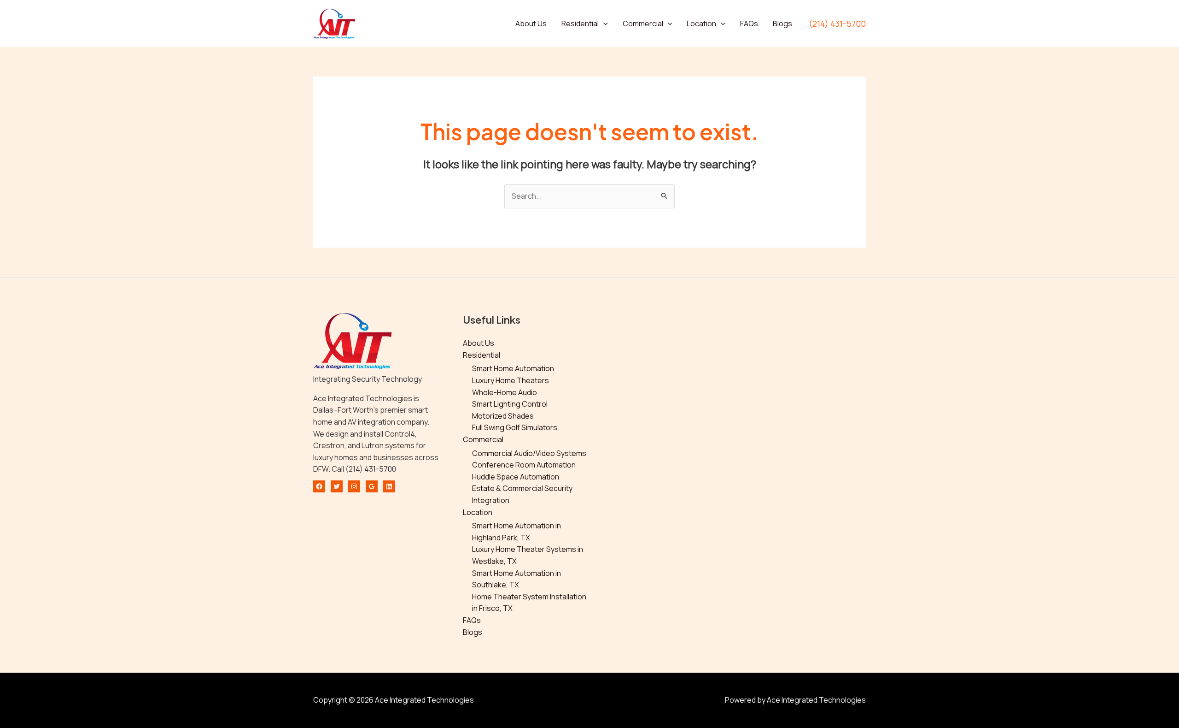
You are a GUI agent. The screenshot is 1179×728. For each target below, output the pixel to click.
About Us (531, 23)
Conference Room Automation (524, 465)
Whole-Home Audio (504, 392)
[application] (603, 23)
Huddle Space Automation (515, 477)
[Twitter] (337, 486)
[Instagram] (354, 486)
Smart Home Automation (513, 368)
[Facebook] (319, 486)
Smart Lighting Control (510, 404)
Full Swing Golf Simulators (514, 427)
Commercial (643, 23)
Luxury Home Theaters (510, 380)
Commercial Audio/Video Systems (529, 453)
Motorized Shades (503, 416)
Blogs (782, 23)
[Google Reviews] (372, 486)
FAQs (749, 23)
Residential (580, 23)
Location (701, 23)
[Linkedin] (389, 486)
